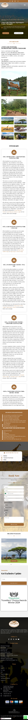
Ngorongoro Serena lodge (16, 251)
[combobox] (5, 493)
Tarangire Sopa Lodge (15, 376)
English (3, 718)
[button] (1, 550)
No (6, 515)
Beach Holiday (8, 507)
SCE (14, 717)
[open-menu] (24, 5)
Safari (6, 505)
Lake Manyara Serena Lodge (14, 212)
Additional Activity (8, 502)
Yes (6, 512)
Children (6, 510)
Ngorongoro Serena (11, 307)
